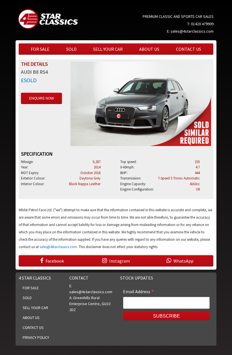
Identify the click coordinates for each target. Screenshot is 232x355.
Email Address (138, 292)
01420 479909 (202, 23)
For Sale (40, 49)
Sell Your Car (108, 49)
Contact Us (188, 49)
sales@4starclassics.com (192, 31)
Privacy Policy (36, 337)
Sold (71, 49)
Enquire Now (41, 98)
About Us (149, 49)
